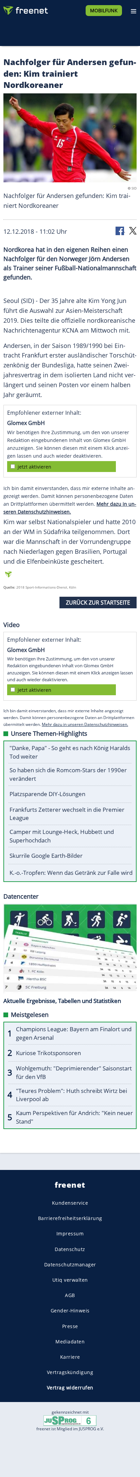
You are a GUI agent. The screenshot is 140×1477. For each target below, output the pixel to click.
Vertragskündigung (70, 1372)
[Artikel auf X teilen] (133, 230)
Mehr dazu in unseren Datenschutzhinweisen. (85, 724)
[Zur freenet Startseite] (25, 9)
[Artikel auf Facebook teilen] (120, 230)
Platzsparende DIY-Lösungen (47, 794)
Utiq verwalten (70, 1280)
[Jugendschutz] (70, 1420)
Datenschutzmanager (70, 1264)
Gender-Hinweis (70, 1311)
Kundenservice (70, 1203)
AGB (70, 1295)
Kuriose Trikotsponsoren (48, 1053)
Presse (70, 1326)
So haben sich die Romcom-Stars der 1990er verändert (68, 774)
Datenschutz (70, 1249)
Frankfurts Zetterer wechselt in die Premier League (67, 814)
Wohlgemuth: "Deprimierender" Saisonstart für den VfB (74, 1072)
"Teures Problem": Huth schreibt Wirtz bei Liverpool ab (71, 1095)
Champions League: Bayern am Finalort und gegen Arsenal (74, 1033)
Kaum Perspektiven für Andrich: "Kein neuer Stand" (74, 1117)
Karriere (70, 1357)
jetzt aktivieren (34, 466)
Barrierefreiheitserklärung (70, 1218)
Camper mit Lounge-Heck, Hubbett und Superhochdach (62, 836)
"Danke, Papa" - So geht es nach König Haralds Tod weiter (70, 752)
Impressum (70, 1234)
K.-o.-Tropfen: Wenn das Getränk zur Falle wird (71, 873)
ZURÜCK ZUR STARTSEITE (98, 602)
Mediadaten (70, 1341)
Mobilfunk (104, 10)
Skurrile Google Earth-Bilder (46, 855)
